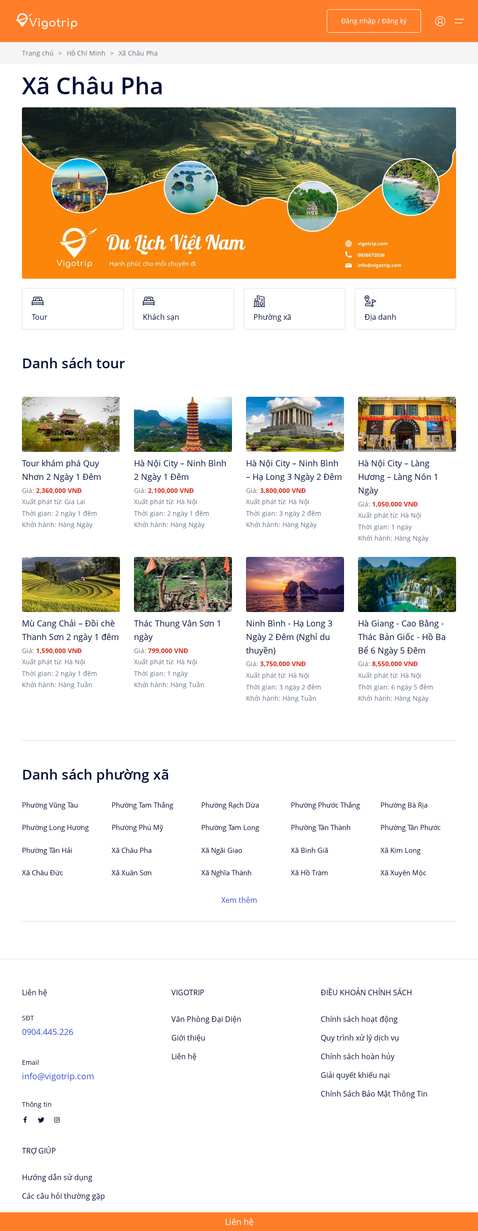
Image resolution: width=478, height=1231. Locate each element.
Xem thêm (239, 900)
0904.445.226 (47, 1031)
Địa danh (380, 317)
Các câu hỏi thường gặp (63, 1196)
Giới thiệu (188, 1038)
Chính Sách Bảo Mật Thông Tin (374, 1094)
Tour (40, 317)
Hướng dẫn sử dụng (57, 1177)
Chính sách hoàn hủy (357, 1056)
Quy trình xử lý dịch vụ (360, 1038)
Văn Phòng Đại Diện (206, 1019)
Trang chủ (38, 53)
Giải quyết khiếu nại (355, 1075)
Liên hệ (184, 1056)
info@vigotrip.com (58, 1076)
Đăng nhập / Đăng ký (374, 20)
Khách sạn (161, 317)
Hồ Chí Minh (86, 53)
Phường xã (272, 317)
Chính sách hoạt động (359, 1019)
